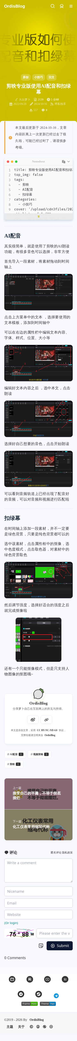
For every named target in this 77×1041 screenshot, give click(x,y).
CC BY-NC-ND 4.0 (47, 730)
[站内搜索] (52, 6)
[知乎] (65, 979)
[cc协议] (41, 1026)
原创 (26, 77)
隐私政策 (67, 852)
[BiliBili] (12, 979)
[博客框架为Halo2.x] (29, 1004)
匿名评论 (56, 852)
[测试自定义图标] (56, 994)
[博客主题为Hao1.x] (48, 1004)
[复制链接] (46, 719)
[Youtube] (47, 979)
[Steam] (38, 994)
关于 (21, 1026)
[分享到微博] (33, 719)
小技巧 (38, 77)
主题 (10, 1026)
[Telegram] (21, 994)
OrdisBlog (50, 735)
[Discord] (29, 979)
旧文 (51, 77)
